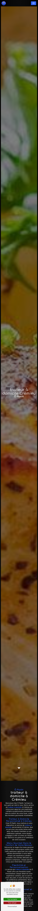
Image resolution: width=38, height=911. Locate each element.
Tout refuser (12, 903)
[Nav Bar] (33, 3)
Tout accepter (12, 899)
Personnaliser (12, 906)
